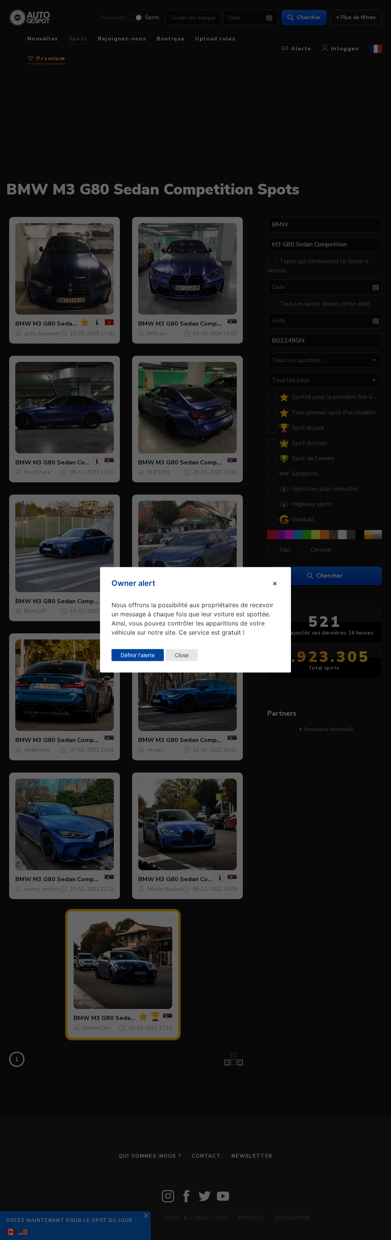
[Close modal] (275, 583)
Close (182, 655)
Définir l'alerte (138, 655)
